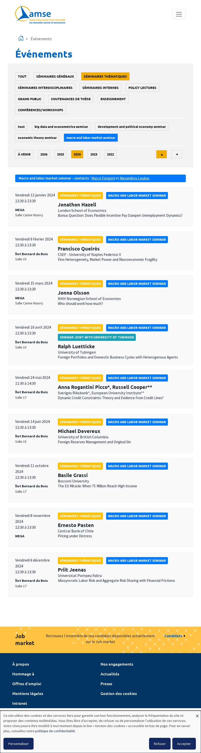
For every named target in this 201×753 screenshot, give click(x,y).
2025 (60, 154)
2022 (110, 154)
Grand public (29, 99)
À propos (20, 664)
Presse (106, 683)
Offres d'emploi (26, 683)
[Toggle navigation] (179, 14)
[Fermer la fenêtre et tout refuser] (197, 714)
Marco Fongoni (103, 178)
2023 (93, 154)
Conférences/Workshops (40, 110)
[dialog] (100, 732)
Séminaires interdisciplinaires (45, 87)
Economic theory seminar (37, 137)
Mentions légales (27, 693)
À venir (24, 154)
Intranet (19, 703)
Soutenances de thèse (71, 99)
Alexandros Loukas (135, 178)
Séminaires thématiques (105, 76)
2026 (43, 154)
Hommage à (23, 673)
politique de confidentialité (55, 731)
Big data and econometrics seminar (61, 126)
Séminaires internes (100, 87)
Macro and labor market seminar (90, 137)
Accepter (184, 743)
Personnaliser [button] (18, 743)
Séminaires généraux (55, 76)
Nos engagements (116, 664)
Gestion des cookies (118, 693)
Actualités (109, 673)
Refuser (160, 743)
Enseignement (113, 99)
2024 (77, 154)
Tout (22, 76)
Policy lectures (142, 87)
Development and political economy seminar (132, 126)
